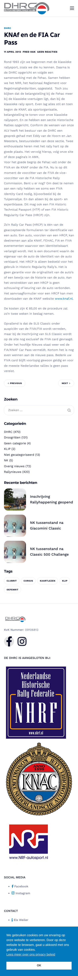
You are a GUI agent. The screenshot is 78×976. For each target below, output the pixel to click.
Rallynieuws (12, 472)
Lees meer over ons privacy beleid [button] (30, 954)
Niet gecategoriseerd (19, 455)
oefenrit (12, 589)
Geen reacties (47, 51)
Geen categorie (15, 443)
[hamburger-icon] (72, 8)
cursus (28, 581)
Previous (16, 383)
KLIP (7, 449)
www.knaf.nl (64, 298)
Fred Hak (29, 51)
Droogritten (12, 437)
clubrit (12, 581)
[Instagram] (22, 641)
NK (6, 460)
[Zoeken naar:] (39, 410)
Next (65, 383)
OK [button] (39, 965)
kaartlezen (47, 581)
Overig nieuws (14, 466)
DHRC (7, 28)
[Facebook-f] (9, 641)
